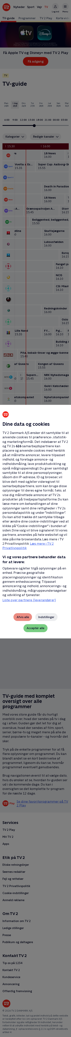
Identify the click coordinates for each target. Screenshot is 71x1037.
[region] (35, 518)
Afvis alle (23, 617)
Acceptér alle (35, 628)
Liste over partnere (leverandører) (29, 600)
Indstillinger (46, 617)
